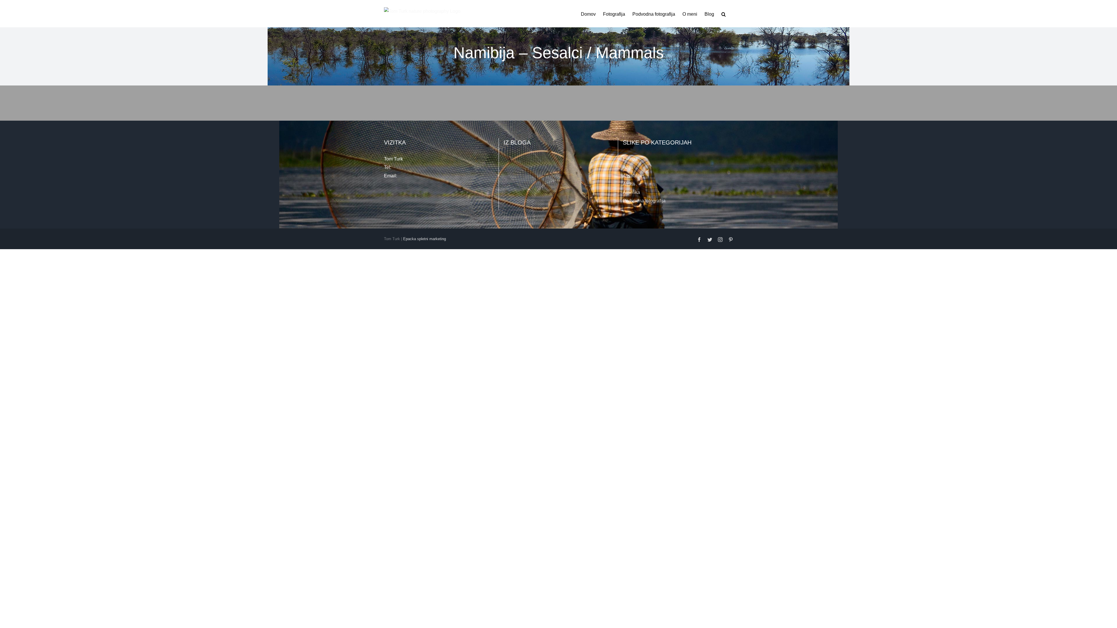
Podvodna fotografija (644, 200)
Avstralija (632, 175)
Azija (628, 167)
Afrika (629, 183)
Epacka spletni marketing (424, 239)
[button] (723, 13)
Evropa (630, 158)
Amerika (631, 192)
